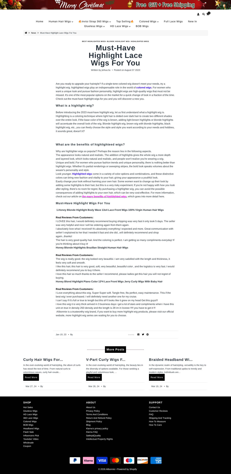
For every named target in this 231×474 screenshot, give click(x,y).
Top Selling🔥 (125, 21)
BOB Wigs (142, 26)
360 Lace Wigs (30, 418)
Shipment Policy (94, 421)
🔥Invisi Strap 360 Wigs (93, 21)
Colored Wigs (148, 21)
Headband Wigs (31, 428)
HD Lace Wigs (119, 26)
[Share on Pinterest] (147, 334)
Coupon (27, 446)
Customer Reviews (158, 411)
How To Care (155, 425)
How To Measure (157, 421)
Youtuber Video (30, 439)
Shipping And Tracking (160, 418)
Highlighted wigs (82, 173)
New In (192, 21)
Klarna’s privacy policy (97, 428)
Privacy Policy (93, 411)
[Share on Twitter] (143, 334)
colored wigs (143, 87)
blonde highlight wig (118, 41)
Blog (88, 425)
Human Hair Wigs (60, 21)
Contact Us (154, 407)
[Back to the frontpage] (26, 33)
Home (39, 21)
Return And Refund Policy (99, 418)
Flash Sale (28, 432)
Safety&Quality (93, 435)
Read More (31, 377)
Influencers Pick (31, 435)
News (33, 33)
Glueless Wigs (93, 26)
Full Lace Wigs (173, 21)
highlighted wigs (140, 41)
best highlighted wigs (94, 41)
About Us (90, 407)
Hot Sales (28, 407)
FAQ (151, 414)
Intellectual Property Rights (99, 439)
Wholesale (28, 442)
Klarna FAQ (92, 432)
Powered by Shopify (127, 469)
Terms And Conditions (97, 414)
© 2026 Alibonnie (106, 469)
